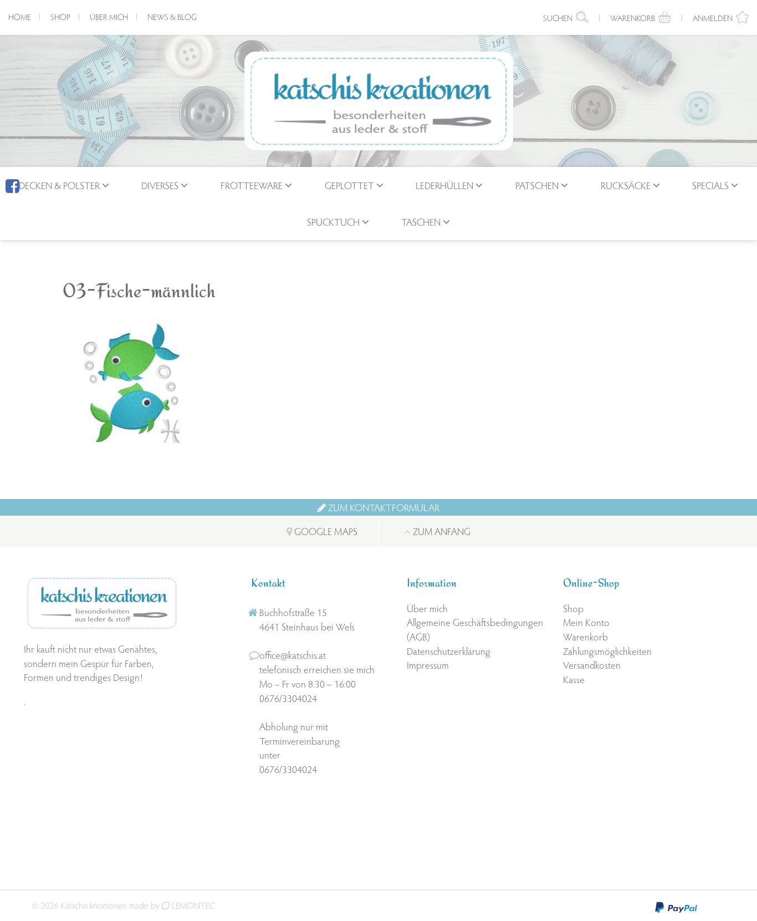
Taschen (421, 221)
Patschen (537, 185)
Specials (710, 185)
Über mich (109, 16)
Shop (60, 16)
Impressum (428, 664)
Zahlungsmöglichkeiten (607, 651)
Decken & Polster (59, 185)
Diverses (159, 185)
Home (19, 16)
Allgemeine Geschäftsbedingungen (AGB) (475, 629)
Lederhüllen (444, 185)
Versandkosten (592, 664)
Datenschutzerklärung (448, 651)
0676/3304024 (288, 698)
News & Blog (172, 16)
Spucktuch (333, 221)
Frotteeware (252, 185)
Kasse (574, 679)
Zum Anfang (440, 531)
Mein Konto (586, 622)
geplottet (349, 185)
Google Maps (324, 531)
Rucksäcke (626, 185)
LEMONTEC (192, 905)
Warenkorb (585, 636)
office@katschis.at (292, 655)
